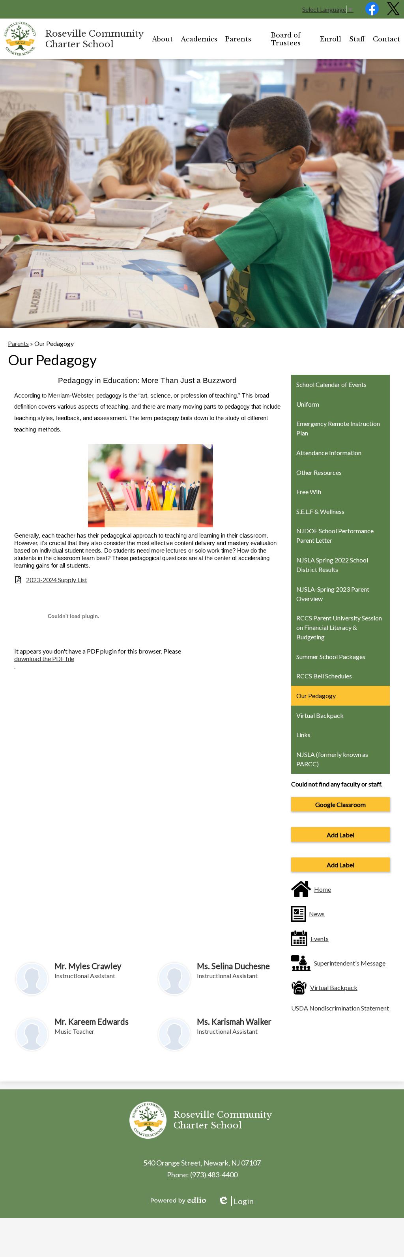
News (317, 913)
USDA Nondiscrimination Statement (340, 1008)
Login (236, 1201)
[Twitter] (393, 13)
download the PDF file (44, 658)
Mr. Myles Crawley (87, 966)
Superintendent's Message (349, 963)
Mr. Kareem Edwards (91, 1021)
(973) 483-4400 (214, 1174)
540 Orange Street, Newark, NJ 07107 (202, 1162)
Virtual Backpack (333, 987)
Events (319, 938)
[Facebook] (372, 13)
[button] (162, 39)
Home (322, 889)
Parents (18, 343)
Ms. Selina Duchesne (233, 966)
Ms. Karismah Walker (234, 1021)
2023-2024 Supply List (56, 579)
